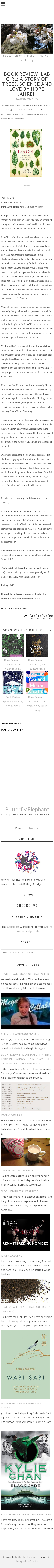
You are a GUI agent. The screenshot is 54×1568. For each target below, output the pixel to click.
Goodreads (13, 926)
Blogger (33, 828)
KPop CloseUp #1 (11, 1255)
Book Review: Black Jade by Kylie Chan (26, 1514)
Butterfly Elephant (27, 809)
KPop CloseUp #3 (11, 1115)
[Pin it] (44, 616)
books (23, 608)
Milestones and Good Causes (20, 1033)
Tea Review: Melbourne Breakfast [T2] (25, 973)
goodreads (27, 185)
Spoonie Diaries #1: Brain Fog (19, 1191)
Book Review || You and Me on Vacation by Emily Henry (37, 703)
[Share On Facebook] (38, 616)
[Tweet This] (32, 616)
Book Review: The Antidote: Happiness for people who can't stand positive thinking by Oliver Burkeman (26, 1059)
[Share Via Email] (50, 616)
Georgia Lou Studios (27, 1561)
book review (12, 608)
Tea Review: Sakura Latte (17, 1170)
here (37, 598)
